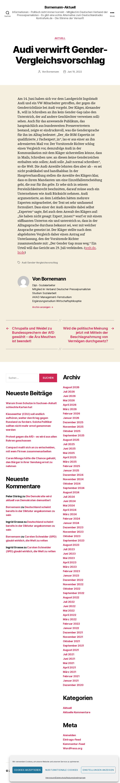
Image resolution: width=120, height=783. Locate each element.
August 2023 (71, 544)
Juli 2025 (69, 444)
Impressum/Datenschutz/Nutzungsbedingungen (65, 778)
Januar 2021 (71, 680)
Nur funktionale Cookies (61, 770)
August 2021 (71, 650)
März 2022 (70, 619)
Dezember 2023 (73, 527)
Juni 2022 (69, 606)
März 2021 (69, 671)
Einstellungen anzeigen (98, 770)
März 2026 (70, 409)
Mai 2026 (69, 400)
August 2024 (71, 492)
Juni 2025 (69, 448)
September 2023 (73, 540)
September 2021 (73, 645)
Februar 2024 (71, 518)
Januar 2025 (71, 470)
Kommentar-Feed (74, 743)
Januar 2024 (71, 523)
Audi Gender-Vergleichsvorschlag (40, 262)
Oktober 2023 (71, 536)
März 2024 (70, 514)
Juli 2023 (69, 549)
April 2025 (69, 457)
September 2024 (73, 488)
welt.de (90, 248)
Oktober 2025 (71, 431)
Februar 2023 (71, 571)
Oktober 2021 (71, 641)
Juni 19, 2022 (74, 71)
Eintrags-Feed (72, 739)
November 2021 (73, 636)
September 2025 (73, 435)
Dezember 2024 (73, 474)
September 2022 (73, 593)
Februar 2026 (71, 413)
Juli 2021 (68, 654)
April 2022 (69, 614)
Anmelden (69, 735)
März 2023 (70, 566)
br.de (21, 253)
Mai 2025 (69, 452)
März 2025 (70, 461)
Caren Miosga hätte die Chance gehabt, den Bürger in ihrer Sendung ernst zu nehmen (31, 462)
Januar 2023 (71, 575)
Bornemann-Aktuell (59, 7)
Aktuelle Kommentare (76, 712)
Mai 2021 (68, 663)
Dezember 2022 (73, 579)
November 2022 (73, 584)
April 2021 (69, 667)
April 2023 (69, 562)
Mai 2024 (69, 505)
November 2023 (73, 531)
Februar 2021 (71, 676)
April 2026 (69, 404)
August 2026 (71, 387)
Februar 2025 (71, 466)
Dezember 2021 (73, 632)
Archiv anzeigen (42, 307)
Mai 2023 (69, 558)
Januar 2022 (71, 628)
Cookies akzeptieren (27, 770)
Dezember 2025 (73, 422)
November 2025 (73, 426)
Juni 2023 (69, 553)
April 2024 (69, 509)
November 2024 (73, 479)
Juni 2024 (69, 501)
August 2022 (71, 597)
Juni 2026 (69, 396)
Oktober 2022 (71, 588)
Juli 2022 (69, 601)
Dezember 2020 (73, 685)
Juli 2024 (69, 496)
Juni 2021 (69, 658)
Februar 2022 (71, 623)
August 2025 (71, 439)
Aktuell (60, 38)
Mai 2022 (69, 610)
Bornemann (53, 71)
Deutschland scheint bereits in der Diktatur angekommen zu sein (30, 511)
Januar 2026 (71, 417)
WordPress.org (72, 748)
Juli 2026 (69, 391)
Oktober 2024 (71, 483)
